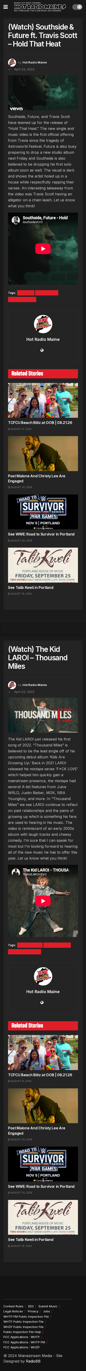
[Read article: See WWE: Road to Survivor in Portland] (43, 512)
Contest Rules (13, 1306)
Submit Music (48, 1306)
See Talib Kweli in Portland (30, 587)
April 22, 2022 (24, 69)
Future (25, 293)
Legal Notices (13, 1311)
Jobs (46, 1311)
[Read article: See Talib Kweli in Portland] (43, 565)
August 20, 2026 (21, 487)
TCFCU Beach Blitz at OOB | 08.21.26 (40, 422)
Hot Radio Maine (34, 62)
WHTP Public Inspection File (23, 1321)
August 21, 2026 (20, 429)
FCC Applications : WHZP (21, 1347)
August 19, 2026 (21, 593)
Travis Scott (22, 299)
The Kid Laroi (57, 945)
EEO (31, 1306)
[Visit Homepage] (40, 6)
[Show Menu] (5, 7)
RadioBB (33, 1361)
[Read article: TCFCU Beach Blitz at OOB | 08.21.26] (43, 400)
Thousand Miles (24, 951)
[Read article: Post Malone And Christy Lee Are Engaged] (43, 453)
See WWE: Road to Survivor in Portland (41, 534)
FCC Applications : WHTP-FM (24, 1342)
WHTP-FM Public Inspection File (26, 1316)
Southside (46, 293)
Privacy (33, 1311)
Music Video (29, 945)
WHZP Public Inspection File (23, 1327)
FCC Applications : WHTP (21, 1337)
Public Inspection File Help (22, 1332)
